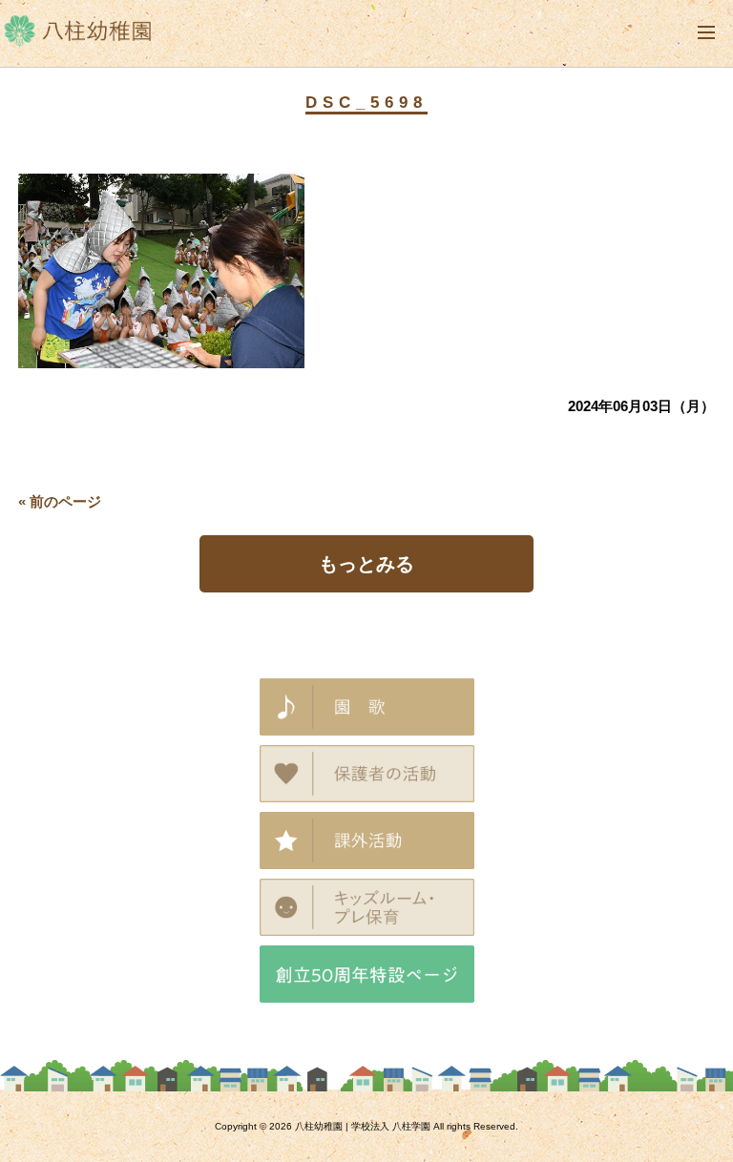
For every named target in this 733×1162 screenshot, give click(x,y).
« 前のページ (59, 501)
